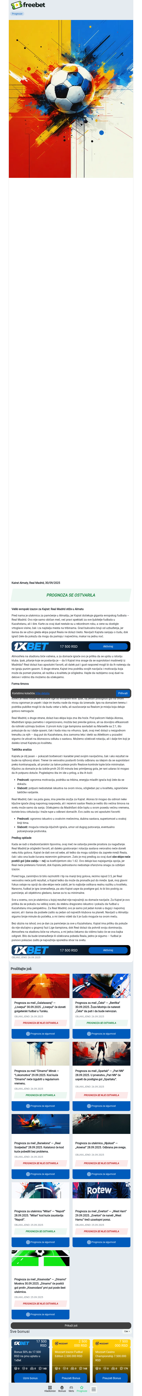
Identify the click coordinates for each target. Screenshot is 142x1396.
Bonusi (62, 1391)
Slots (71, 1391)
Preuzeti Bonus (71, 1378)
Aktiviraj (108, 646)
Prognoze (82, 1391)
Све (126, 1331)
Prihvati (123, 693)
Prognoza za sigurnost (42, 1033)
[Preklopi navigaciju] (94, 1389)
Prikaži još (71, 1325)
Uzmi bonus (30, 1378)
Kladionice (50, 1391)
